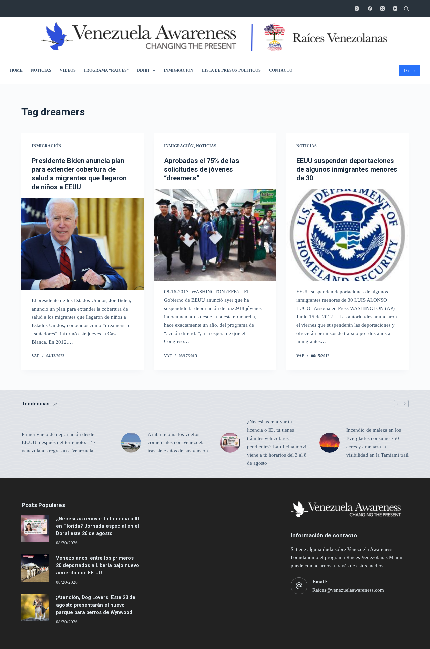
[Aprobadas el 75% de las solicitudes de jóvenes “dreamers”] (215, 235)
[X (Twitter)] (382, 8)
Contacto (280, 70)
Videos (68, 70)
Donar (409, 70)
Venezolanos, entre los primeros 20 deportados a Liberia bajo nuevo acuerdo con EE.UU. (97, 565)
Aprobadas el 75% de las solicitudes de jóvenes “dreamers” (201, 169)
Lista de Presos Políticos (231, 70)
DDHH (143, 70)
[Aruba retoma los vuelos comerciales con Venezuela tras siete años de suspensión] (131, 443)
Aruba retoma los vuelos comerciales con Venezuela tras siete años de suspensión (178, 443)
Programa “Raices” (106, 70)
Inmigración (179, 70)
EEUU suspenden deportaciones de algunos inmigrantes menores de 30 (346, 169)
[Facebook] (370, 8)
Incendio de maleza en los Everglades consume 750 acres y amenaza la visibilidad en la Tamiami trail (377, 442)
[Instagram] (357, 8)
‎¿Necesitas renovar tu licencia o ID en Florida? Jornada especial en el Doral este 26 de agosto (97, 526)
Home (16, 70)
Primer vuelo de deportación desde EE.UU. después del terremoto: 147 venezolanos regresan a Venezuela (59, 443)
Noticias (41, 70)
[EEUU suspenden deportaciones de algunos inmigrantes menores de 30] (347, 235)
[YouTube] (395, 8)
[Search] (406, 8)
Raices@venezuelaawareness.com (348, 590)
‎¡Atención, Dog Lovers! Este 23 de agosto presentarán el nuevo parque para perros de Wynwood (95, 604)
